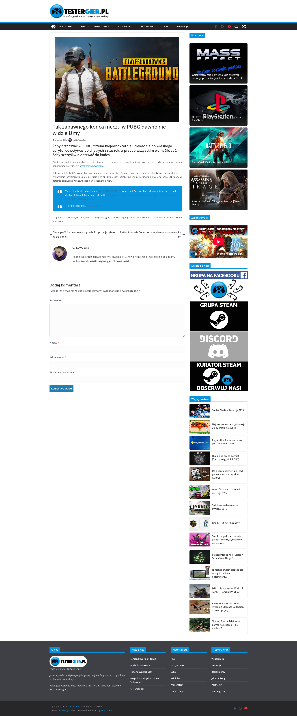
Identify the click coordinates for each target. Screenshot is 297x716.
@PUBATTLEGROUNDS (109, 191)
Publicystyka (101, 26)
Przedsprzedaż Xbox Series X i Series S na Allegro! (228, 556)
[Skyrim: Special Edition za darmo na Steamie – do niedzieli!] (199, 626)
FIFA (173, 658)
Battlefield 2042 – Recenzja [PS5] (210, 162)
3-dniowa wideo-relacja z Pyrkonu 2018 (225, 507)
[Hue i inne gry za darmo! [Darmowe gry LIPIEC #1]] (199, 458)
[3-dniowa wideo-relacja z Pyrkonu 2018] (199, 508)
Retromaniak (137, 688)
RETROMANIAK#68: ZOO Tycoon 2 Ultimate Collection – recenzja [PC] (228, 607)
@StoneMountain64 (133, 195)
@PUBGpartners (168, 195)
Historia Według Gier (141, 671)
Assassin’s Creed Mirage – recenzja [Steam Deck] (216, 203)
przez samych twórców (91, 165)
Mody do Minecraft (140, 665)
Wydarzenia (124, 26)
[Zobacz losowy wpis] (244, 26)
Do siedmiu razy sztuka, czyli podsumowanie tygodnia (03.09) (227, 474)
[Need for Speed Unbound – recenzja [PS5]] (199, 492)
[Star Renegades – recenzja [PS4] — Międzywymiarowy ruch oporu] (199, 541)
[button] (74, 26)
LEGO (173, 671)
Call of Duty (177, 691)
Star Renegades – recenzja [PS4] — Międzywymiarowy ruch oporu (227, 540)
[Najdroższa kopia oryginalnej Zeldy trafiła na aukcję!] (199, 427)
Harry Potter (177, 665)
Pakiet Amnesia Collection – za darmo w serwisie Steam (150, 234)
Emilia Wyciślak (79, 140)
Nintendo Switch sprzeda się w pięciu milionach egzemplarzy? (227, 573)
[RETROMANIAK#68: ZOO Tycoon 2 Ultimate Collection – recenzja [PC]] (199, 608)
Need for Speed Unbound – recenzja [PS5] (227, 491)
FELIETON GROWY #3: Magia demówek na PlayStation (216, 119)
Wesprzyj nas (218, 691)
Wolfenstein (177, 684)
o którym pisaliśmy (162, 217)
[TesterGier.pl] (53, 26)
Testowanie (146, 26)
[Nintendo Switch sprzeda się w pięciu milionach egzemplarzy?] (199, 574)
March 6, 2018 (93, 205)
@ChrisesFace (151, 195)
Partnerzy (216, 684)
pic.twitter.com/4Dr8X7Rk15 (79, 198)
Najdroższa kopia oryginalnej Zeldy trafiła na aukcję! (228, 426)
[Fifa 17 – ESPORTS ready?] (199, 524)
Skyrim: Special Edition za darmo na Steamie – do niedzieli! (226, 625)
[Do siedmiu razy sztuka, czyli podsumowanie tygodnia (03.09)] (199, 475)
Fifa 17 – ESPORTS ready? (226, 522)
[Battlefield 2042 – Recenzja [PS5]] (218, 147)
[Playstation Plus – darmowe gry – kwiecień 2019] (199, 443)
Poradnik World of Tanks (143, 658)
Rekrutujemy (218, 671)
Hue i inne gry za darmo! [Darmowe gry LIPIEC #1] (225, 457)
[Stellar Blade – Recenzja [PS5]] (199, 411)
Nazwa (55, 342)
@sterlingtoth (114, 195)
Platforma (65, 26)
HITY (83, 26)
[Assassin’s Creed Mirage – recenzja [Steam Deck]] (218, 190)
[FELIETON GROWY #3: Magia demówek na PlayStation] (218, 105)
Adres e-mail (58, 357)
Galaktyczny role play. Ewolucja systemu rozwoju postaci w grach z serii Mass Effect (217, 76)
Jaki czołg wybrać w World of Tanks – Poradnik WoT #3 (227, 590)
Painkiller (176, 678)
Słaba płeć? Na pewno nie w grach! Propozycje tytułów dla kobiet (84, 234)
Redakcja (216, 665)
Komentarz (57, 300)
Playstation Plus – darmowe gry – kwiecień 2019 (227, 442)
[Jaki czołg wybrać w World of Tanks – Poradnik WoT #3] (199, 591)
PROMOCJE (182, 26)
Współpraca (217, 658)
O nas (164, 26)
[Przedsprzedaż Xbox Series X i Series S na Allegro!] (199, 557)
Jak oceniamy (218, 678)
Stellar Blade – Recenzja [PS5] (228, 410)
